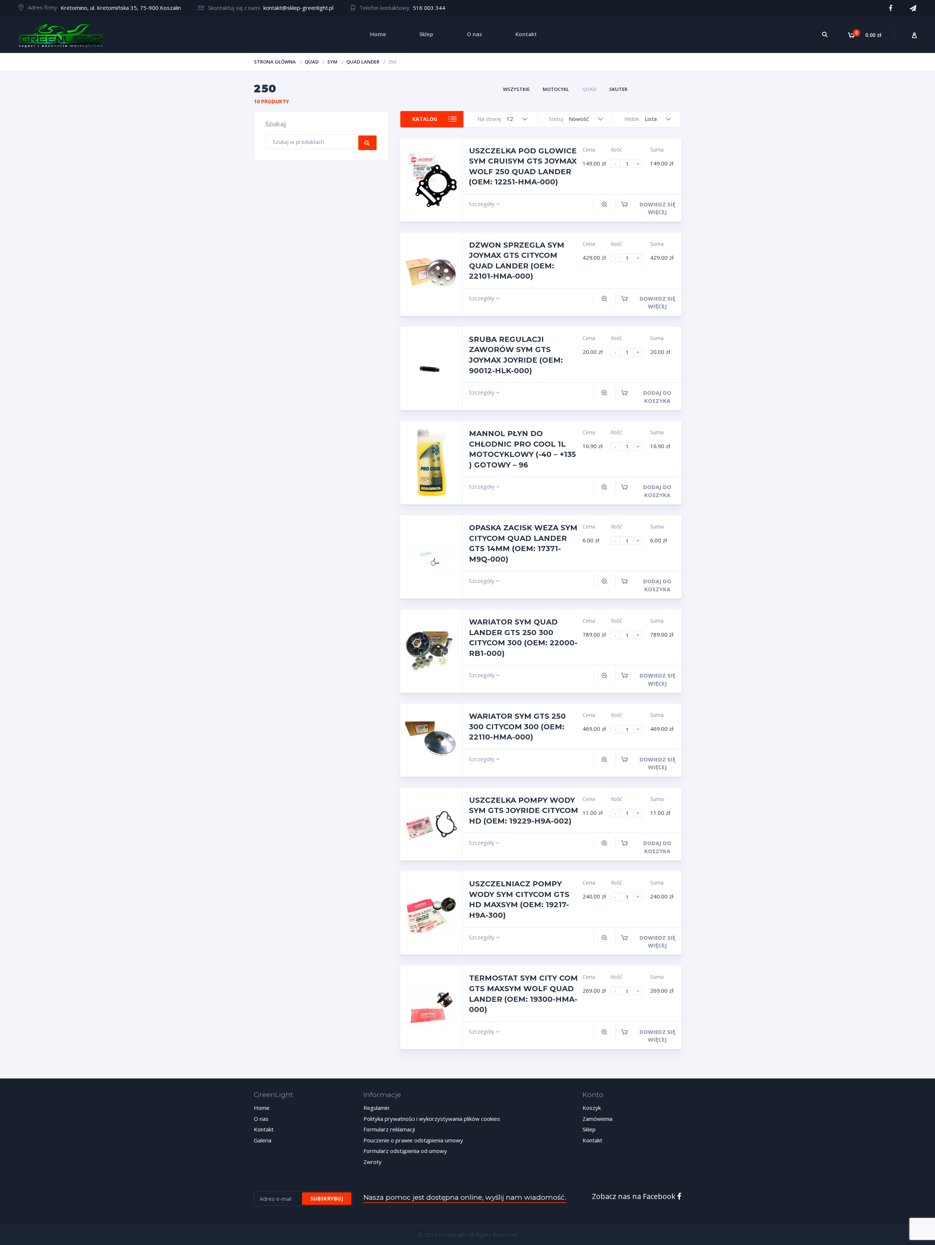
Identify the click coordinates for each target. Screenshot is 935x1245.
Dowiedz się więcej (657, 208)
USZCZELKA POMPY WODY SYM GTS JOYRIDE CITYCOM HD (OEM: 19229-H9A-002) (523, 810)
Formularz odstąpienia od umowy (405, 1150)
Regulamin (376, 1107)
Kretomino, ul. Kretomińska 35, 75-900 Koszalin (121, 7)
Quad (311, 61)
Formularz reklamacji (389, 1129)
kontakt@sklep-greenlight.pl (298, 7)
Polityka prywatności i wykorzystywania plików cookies (431, 1118)
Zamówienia (597, 1118)
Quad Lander (362, 61)
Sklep (589, 1129)
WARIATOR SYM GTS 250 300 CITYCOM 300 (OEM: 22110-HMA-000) (517, 726)
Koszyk (592, 1107)
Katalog (424, 118)
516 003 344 (429, 7)
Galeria (262, 1140)
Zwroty (372, 1161)
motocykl (556, 89)
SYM (332, 61)
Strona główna (275, 61)
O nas (261, 1118)
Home (262, 1107)
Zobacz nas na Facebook (634, 1196)
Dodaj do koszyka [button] (657, 396)
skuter (618, 89)
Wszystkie (516, 89)
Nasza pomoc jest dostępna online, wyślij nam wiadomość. (464, 1197)
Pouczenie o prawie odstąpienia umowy (413, 1140)
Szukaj (367, 142)
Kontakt (264, 1129)
